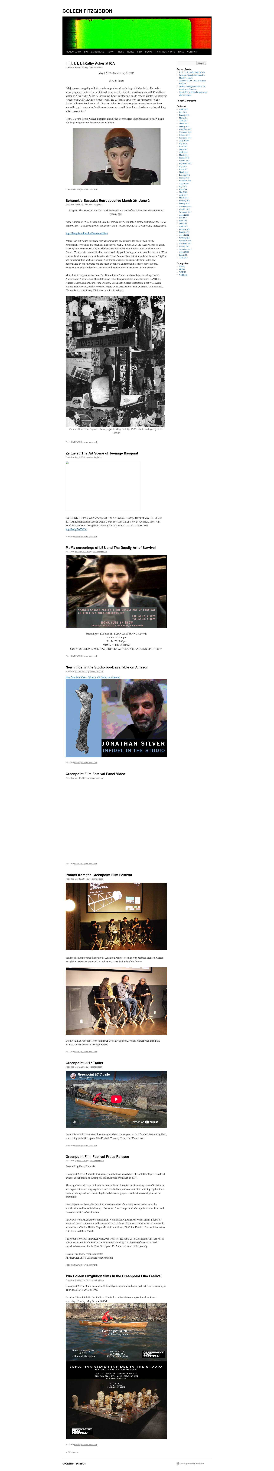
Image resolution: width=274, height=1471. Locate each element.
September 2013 (185, 212)
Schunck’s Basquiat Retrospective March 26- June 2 (108, 200)
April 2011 (183, 257)
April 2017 (183, 120)
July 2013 (183, 217)
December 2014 (185, 180)
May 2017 (183, 117)
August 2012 (184, 235)
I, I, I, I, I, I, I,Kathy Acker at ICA (90, 63)
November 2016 (185, 132)
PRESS (120, 51)
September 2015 (185, 163)
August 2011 (184, 252)
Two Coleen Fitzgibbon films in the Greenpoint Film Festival (114, 1276)
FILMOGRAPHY (73, 51)
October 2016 (184, 135)
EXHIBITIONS (97, 51)
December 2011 (185, 240)
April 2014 (183, 195)
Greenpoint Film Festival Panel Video (95, 773)
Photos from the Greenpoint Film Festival (99, 874)
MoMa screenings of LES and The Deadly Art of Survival (111, 547)
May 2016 (183, 149)
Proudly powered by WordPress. (192, 1463)
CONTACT (192, 51)
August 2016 (184, 140)
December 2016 (185, 129)
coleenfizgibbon (96, 67)
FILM (139, 51)
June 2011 (183, 254)
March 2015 (183, 172)
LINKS (181, 51)
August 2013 (184, 215)
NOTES (130, 51)
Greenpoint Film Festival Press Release (97, 1156)
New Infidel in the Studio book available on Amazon (107, 667)
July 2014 (183, 186)
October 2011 (184, 246)
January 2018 (184, 115)
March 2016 (183, 155)
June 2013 (183, 220)
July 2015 (183, 166)
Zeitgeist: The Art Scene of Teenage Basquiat (102, 453)
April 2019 (183, 109)
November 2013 (185, 206)
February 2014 (184, 200)
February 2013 (184, 229)
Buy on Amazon (93, 677)
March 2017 (183, 123)
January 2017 (184, 126)
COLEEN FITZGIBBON (87, 10)
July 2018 (183, 112)
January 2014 (184, 203)
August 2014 (184, 183)
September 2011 (185, 249)
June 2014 (183, 189)
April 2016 (183, 152)
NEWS (111, 51)
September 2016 (185, 137)
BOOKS (149, 51)
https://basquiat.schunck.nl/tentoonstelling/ (87, 233)
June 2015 (183, 169)
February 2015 (184, 175)
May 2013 (183, 223)
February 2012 (184, 237)
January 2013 (184, 232)
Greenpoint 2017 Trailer (84, 1062)
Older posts (72, 1452)
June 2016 (183, 146)
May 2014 (183, 192)
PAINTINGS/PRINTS (165, 51)
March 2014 (183, 197)
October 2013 (184, 209)
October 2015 (184, 160)
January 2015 (184, 177)
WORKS (182, 272)
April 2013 (183, 226)
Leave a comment (89, 189)
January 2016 (184, 157)
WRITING (183, 274)
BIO (86, 51)
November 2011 (185, 243)
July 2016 (183, 143)
